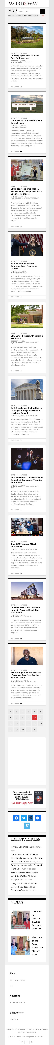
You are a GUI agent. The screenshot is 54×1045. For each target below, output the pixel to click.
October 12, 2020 (18, 197)
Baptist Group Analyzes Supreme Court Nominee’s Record (24, 266)
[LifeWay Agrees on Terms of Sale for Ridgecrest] (27, 37)
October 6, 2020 (17, 416)
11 (41, 718)
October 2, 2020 (17, 549)
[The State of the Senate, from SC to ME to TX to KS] (20, 954)
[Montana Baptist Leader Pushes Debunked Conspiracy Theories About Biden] (27, 459)
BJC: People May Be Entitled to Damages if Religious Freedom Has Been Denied (26, 410)
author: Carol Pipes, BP (21, 62)
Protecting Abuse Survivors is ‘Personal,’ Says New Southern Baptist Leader (26, 675)
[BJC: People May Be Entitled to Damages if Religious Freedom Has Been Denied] (27, 389)
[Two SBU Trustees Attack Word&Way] (27, 527)
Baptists (15, 53)
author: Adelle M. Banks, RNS (23, 682)
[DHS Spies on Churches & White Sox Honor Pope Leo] (20, 928)
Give (11, 985)
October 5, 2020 (17, 485)
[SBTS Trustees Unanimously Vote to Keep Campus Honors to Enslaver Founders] (27, 170)
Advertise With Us (17, 1002)
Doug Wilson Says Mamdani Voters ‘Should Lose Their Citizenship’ (24, 887)
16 (35, 724)
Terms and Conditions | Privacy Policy (26, 1037)
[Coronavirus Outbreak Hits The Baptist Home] (27, 104)
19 (17, 730)
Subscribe (14, 1019)
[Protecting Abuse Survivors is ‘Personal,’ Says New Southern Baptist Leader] (27, 656)
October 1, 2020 (17, 615)
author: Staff (32, 416)
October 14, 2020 (18, 126)
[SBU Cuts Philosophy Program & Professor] (27, 316)
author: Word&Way (19, 127)
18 (11, 730)
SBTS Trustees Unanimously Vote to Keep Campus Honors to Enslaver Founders (27, 191)
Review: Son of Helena (21, 846)
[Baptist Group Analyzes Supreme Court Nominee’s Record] (27, 245)
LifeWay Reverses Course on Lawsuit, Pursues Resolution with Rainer (25, 610)
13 (17, 724)
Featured (23, 53)
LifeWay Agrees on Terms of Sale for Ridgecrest (25, 56)
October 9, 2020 (17, 341)
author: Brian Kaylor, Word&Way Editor (25, 198)
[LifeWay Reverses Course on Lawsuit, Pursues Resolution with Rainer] (27, 591)
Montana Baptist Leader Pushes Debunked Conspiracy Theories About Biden (27, 480)
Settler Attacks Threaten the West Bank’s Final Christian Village (24, 876)
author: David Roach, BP (21, 617)
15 (29, 724)
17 (41, 724)
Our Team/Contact (18, 980)
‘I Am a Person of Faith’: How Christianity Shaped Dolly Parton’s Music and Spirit (27, 858)
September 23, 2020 (19, 680)
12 (11, 724)
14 (23, 724)
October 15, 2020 (18, 61)
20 (23, 730)
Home (11, 15)
